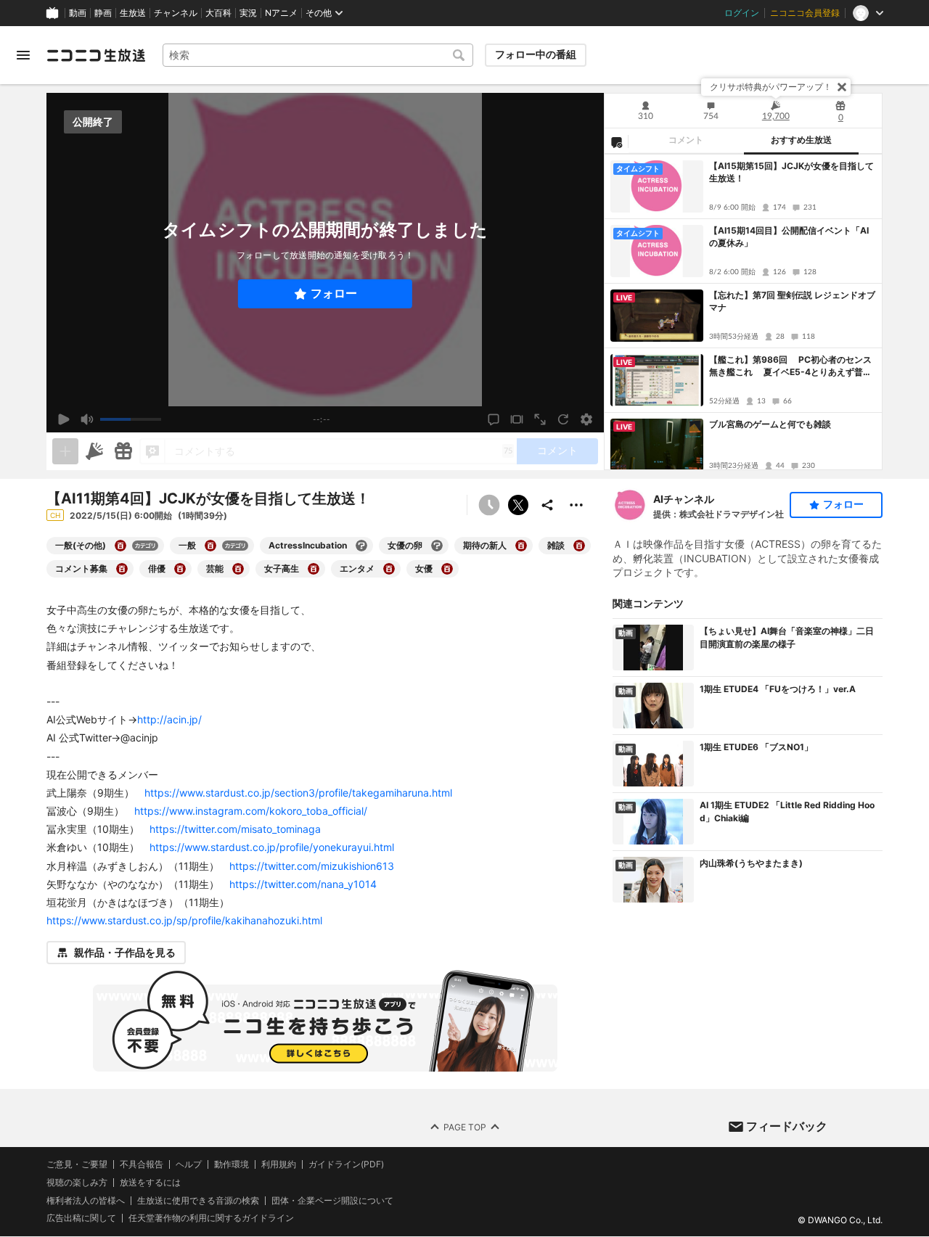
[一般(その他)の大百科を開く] (120, 545)
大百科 (218, 13)
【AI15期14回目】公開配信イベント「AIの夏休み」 (789, 236)
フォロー (334, 293)
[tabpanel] (743, 312)
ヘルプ (189, 1164)
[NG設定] (616, 141)
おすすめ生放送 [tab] (801, 140)
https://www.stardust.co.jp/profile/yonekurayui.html (272, 847)
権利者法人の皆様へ (85, 1200)
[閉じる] (842, 87)
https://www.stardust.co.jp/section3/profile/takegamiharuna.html (298, 792)
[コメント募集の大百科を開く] (122, 569)
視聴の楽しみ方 (76, 1182)
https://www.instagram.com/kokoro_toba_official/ (250, 811)
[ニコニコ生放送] (95, 55)
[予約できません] (489, 505)
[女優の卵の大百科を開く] (437, 545)
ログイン (741, 13)
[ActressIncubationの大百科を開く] (361, 545)
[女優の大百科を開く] (447, 569)
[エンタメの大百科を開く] (389, 569)
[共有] (547, 505)
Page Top (464, 1127)
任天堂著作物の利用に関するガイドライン (211, 1219)
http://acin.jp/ (169, 719)
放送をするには (150, 1182)
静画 (103, 13)
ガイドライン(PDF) (346, 1164)
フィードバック (786, 1126)
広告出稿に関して (81, 1218)
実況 (248, 13)
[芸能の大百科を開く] (238, 569)
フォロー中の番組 (535, 54)
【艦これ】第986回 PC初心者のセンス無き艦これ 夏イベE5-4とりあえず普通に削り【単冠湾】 (790, 366)
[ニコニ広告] (94, 451)
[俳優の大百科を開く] (180, 569)
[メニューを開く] (23, 55)
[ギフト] (123, 451)
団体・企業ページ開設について (332, 1200)
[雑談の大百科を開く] (579, 545)
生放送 (133, 13)
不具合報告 (141, 1164)
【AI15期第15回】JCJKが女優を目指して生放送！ (791, 172)
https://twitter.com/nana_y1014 (303, 884)
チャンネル (175, 13)
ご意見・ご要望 (76, 1164)
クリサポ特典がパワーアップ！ (771, 86)
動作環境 (231, 1164)
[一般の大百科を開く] (210, 545)
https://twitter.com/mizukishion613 (311, 866)
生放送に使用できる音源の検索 (198, 1200)
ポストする (518, 505)
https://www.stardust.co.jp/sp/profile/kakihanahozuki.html (184, 920)
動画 (77, 13)
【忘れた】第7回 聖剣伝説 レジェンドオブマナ (792, 301)
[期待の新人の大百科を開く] (521, 545)
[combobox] (318, 55)
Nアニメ (281, 13)
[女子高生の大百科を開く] (313, 569)
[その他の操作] (576, 505)
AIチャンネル (683, 499)
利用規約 (278, 1164)
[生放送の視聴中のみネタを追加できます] (65, 451)
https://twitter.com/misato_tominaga (235, 829)
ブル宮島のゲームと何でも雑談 (770, 424)
